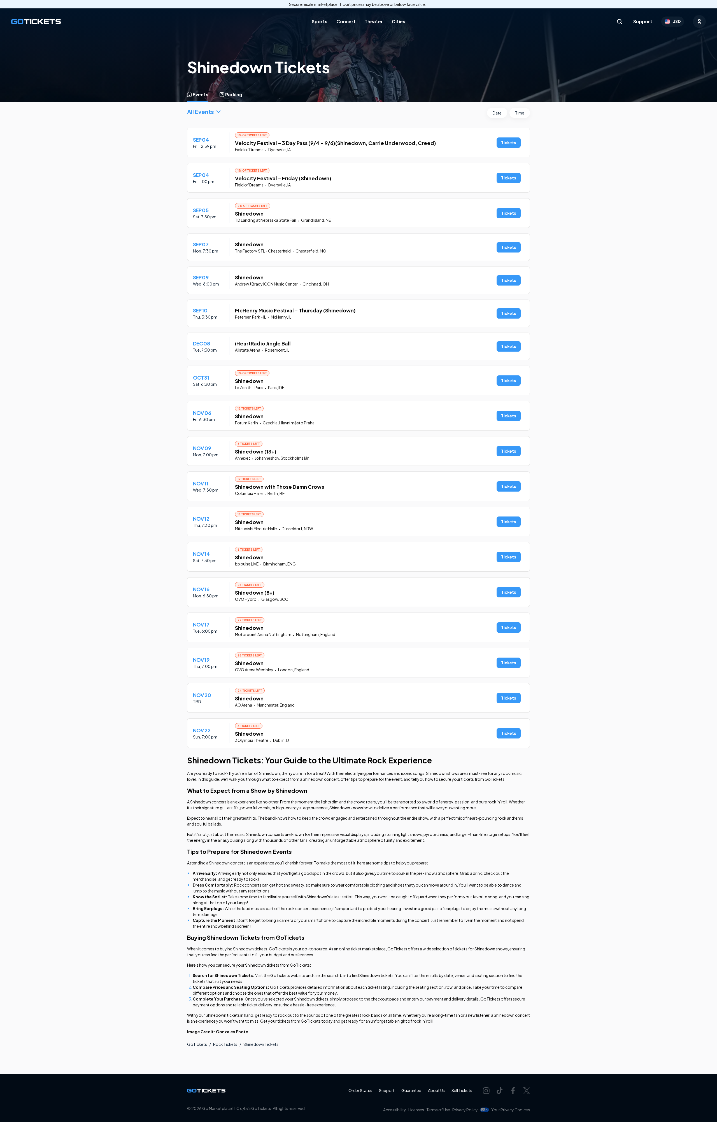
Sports (319, 21)
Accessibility (394, 1109)
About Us (436, 1090)
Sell (461, 1090)
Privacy (465, 1109)
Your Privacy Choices (510, 1109)
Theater (374, 21)
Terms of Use (438, 1109)
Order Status (360, 1090)
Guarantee (411, 1090)
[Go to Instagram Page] (486, 1090)
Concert (346, 21)
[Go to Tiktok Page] (499, 1090)
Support (642, 21)
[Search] (619, 21)
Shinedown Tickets (260, 1044)
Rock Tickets (225, 1044)
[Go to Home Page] (36, 21)
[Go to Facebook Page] (513, 1090)
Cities (398, 21)
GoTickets (197, 1044)
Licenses (416, 1109)
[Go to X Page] (526, 1090)
